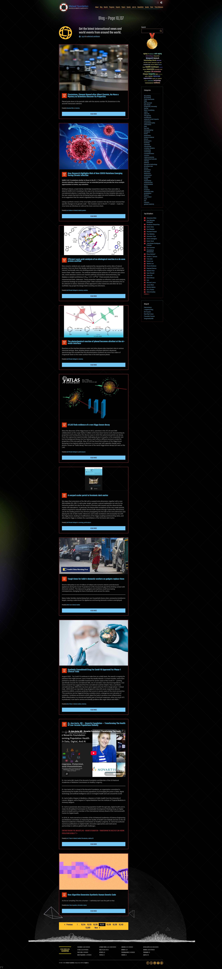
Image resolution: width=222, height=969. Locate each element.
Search (161, 31)
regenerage (156, 76)
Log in (83, 36)
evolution (86, 290)
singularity (160, 78)
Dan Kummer (151, 247)
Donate (129, 7)
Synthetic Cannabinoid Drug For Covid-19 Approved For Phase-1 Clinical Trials (94, 670)
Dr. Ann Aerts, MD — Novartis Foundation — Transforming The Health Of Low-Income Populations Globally (96, 724)
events (146, 188)
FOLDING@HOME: (125, 952)
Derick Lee (69, 605)
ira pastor (147, 72)
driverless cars (148, 166)
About (97, 7)
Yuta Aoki (150, 259)
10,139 (115, 924)
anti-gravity (147, 115)
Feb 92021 (64, 495)
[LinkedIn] (154, 962)
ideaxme (144, 69)
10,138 (108, 924)
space (145, 80)
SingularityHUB (148, 318)
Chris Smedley (151, 292)
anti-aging (158, 54)
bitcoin (154, 60)
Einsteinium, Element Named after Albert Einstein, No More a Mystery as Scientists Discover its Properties (93, 95)
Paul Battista (151, 234)
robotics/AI (90, 838)
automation (147, 124)
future (156, 64)
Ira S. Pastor (69, 838)
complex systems (149, 148)
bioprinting (147, 135)
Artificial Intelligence (149, 56)
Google (144, 67)
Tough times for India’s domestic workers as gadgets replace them (96, 579)
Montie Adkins (151, 287)
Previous (70, 924)
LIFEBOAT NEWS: (103, 947)
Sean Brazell (150, 273)
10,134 (83, 924)
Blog (101, 7)
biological (147, 132)
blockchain (159, 60)
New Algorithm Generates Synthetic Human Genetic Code (92, 895)
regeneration (148, 78)
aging (145, 54)
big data (146, 128)
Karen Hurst (150, 241)
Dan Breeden (150, 229)
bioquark (149, 58)
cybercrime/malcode (150, 159)
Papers (123, 7)
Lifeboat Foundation (70, 963)
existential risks (146, 64)
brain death (146, 62)
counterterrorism (149, 153)
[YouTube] (158, 962)
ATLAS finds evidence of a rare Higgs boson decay (89, 425)
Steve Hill (149, 275)
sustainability (150, 80)
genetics (84, 210)
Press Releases (159, 7)
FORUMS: (123, 955)
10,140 (121, 924)
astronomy (147, 121)
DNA (145, 101)
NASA (156, 74)
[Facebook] (147, 962)
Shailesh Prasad (152, 231)
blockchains (147, 141)
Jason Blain (150, 285)
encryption (147, 177)
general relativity (149, 204)
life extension (85, 838)
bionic (146, 133)
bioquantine (156, 56)
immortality (150, 69)
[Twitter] (151, 962)
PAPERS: (101, 955)
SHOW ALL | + (146, 294)
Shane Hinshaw (151, 266)
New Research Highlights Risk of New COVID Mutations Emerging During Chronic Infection (95, 174)
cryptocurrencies (149, 157)
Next (96, 927)
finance (146, 195)
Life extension (156, 71)
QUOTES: (145, 955)
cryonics (146, 155)
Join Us (134, 7)
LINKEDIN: (123, 947)
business (147, 143)
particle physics (82, 452)
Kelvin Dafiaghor (152, 239)
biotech (156, 58)
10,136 (95, 924)
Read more (93, 114)
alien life (146, 114)
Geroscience (147, 307)
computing (147, 150)
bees (145, 126)
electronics (147, 173)
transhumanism (149, 83)
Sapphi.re (86, 963)
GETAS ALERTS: (146, 947)
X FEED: (79, 950)
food (145, 199)
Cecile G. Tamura (152, 256)
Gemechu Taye (151, 236)
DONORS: (123, 950)
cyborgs (146, 161)
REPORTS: (101, 952)
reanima (150, 76)
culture (158, 62)
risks (156, 78)
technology (157, 81)
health (148, 67)
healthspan (155, 67)
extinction (152, 64)
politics (146, 76)
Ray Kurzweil (148, 103)
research (153, 78)
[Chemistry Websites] (152, 41)
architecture (147, 117)
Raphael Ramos (151, 268)
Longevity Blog (148, 309)
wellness (157, 83)
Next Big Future (148, 314)
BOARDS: (145, 950)
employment (148, 175)
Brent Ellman (69, 704)
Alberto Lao (150, 263)
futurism (160, 64)
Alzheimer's (151, 54)
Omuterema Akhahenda (150, 251)
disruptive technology (150, 164)
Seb (148, 280)
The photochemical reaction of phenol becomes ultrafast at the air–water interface (96, 342)
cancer (149, 62)
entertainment (148, 182)
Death (160, 62)
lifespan (145, 74)
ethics (146, 186)
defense (146, 162)
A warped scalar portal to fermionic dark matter (88, 495)
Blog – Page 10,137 (111, 18)
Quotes (147, 7)
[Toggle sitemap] (158, 2)
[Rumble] (161, 962)
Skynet (146, 108)
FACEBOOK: (79, 947)
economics (147, 170)
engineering (147, 180)
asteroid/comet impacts (151, 119)
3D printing (147, 96)
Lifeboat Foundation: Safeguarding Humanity (73, 7)
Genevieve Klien (70, 108)
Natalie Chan (151, 271)
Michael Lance (151, 282)
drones (146, 168)
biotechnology (148, 60)
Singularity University (150, 106)
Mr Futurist (147, 312)
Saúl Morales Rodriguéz (72, 290)
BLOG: (100, 950)
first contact (147, 197)
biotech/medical (78, 210)
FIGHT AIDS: (80, 952)
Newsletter (140, 7)
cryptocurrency (154, 62)
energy (146, 179)
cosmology (81, 522)
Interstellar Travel (158, 69)
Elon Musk (147, 105)
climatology (147, 146)
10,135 (89, 924)
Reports (118, 7)
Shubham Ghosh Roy (153, 224)
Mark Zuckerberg (149, 110)
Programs (111, 7)
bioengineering (148, 130)
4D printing (147, 97)
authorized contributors (93, 36)
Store (151, 7)
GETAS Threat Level (65, 950)
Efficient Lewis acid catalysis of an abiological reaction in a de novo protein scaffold (96, 260)
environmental (148, 184)
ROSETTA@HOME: (81, 955)
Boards (106, 7)
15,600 (88, 927)
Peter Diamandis (149, 99)
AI (148, 54)
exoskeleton (147, 193)
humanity (161, 67)
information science (82, 905)
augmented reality (149, 123)
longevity (152, 74)
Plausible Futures (149, 316)
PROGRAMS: (146, 952)
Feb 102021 (64, 95)
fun (145, 200)
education (147, 171)
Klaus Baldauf (151, 254)
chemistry (77, 108)
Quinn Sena (69, 905)
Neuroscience (160, 74)
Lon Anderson (70, 210)
